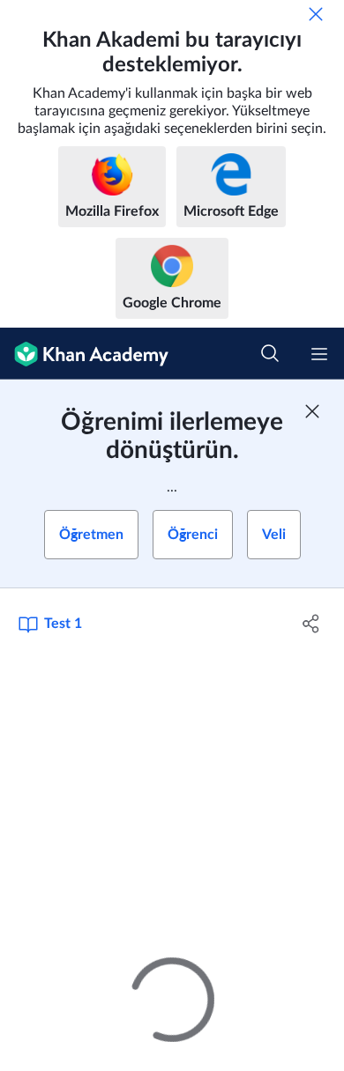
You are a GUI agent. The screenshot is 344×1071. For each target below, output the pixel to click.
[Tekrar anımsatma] (316, 14)
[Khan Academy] (84, 354)
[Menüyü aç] (319, 354)
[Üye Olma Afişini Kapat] (312, 411)
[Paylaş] (310, 623)
